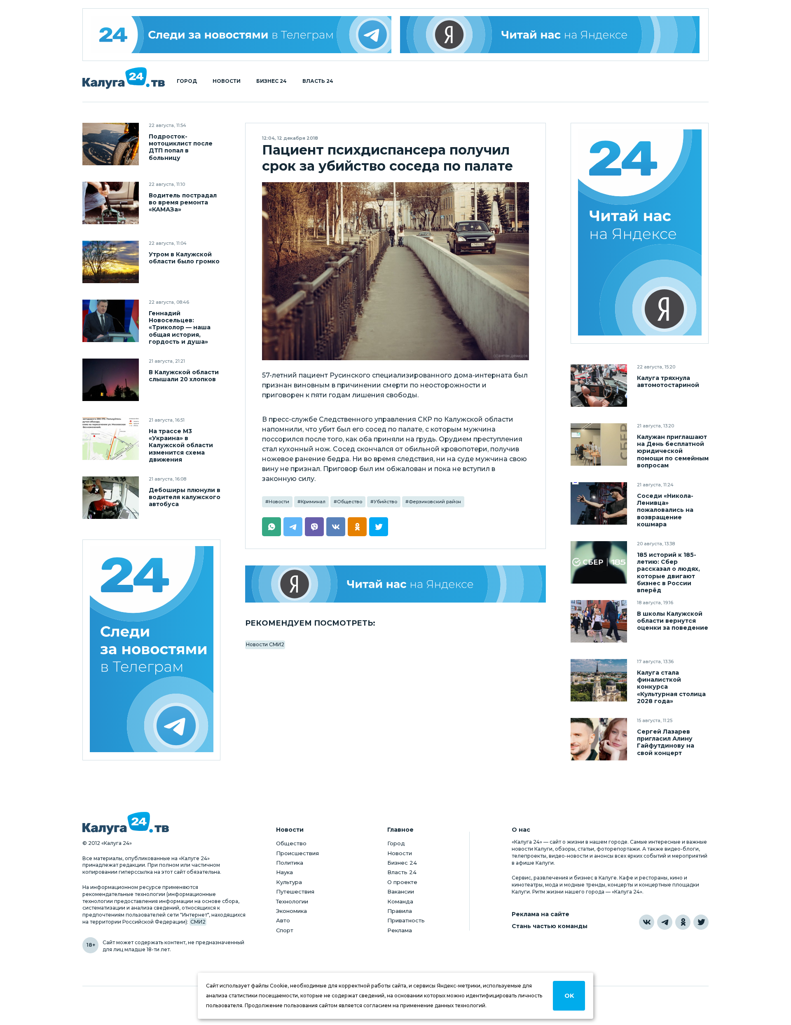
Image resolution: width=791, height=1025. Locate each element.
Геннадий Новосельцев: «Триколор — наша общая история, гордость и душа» (180, 327)
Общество (349, 501)
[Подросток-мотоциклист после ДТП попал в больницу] (110, 144)
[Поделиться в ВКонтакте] (336, 527)
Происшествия (297, 853)
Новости (227, 81)
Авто (283, 920)
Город (187, 81)
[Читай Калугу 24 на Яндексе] (640, 233)
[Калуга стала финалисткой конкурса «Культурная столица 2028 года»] (599, 680)
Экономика (291, 911)
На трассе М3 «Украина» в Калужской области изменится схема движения (181, 445)
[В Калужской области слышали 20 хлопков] (110, 380)
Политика (289, 862)
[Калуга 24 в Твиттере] (701, 922)
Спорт (284, 930)
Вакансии (400, 891)
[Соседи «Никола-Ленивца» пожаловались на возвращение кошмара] (599, 503)
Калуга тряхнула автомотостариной (668, 382)
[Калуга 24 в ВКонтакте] (646, 922)
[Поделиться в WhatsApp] (271, 527)
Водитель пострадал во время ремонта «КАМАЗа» (183, 202)
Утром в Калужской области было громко (184, 258)
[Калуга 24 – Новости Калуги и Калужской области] (123, 78)
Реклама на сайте (540, 914)
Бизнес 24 (271, 81)
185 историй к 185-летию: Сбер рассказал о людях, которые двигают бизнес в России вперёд (668, 572)
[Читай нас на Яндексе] (550, 34)
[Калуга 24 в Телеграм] (241, 34)
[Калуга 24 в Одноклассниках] (682, 922)
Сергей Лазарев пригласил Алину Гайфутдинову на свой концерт (665, 742)
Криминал (313, 501)
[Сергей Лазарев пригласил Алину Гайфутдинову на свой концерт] (599, 739)
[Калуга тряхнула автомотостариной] (599, 385)
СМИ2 (198, 922)
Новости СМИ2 (265, 644)
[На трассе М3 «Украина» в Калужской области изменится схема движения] (110, 439)
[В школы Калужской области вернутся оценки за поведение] (599, 621)
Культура (289, 882)
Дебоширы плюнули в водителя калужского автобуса (184, 497)
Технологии (292, 901)
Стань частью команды (549, 926)
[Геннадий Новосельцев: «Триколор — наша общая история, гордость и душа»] (110, 321)
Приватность (406, 920)
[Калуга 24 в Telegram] (664, 922)
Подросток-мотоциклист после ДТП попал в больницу (181, 147)
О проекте (402, 882)
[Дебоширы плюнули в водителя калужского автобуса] (110, 497)
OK (569, 995)
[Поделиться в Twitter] (378, 527)
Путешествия (295, 891)
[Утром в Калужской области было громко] (110, 262)
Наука (284, 872)
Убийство (385, 501)
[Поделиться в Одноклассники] (357, 527)
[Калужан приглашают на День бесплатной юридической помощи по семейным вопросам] (599, 444)
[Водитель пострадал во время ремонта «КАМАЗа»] (110, 203)
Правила (399, 911)
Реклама (399, 930)
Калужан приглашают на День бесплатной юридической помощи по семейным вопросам (673, 451)
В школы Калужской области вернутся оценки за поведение (672, 620)
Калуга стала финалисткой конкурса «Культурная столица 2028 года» (671, 686)
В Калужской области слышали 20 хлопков (184, 376)
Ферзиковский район (435, 501)
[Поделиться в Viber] (314, 527)
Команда (400, 901)
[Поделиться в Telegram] (293, 527)
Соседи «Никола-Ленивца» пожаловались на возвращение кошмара (665, 510)
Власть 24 (317, 81)
